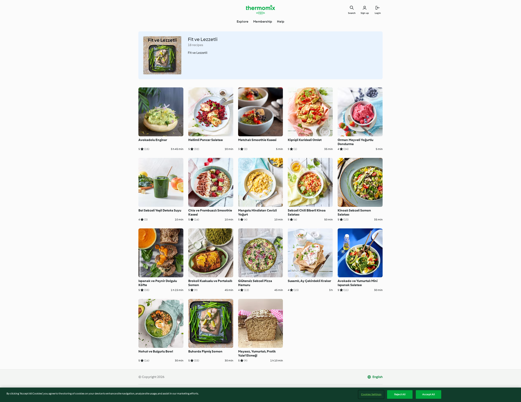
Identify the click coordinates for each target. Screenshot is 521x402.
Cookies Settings (371, 394)
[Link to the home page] (260, 10)
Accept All (428, 394)
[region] (260, 395)
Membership (262, 21)
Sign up (365, 13)
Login (378, 13)
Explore (242, 21)
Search (352, 13)
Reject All (399, 394)
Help (280, 21)
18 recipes (195, 45)
